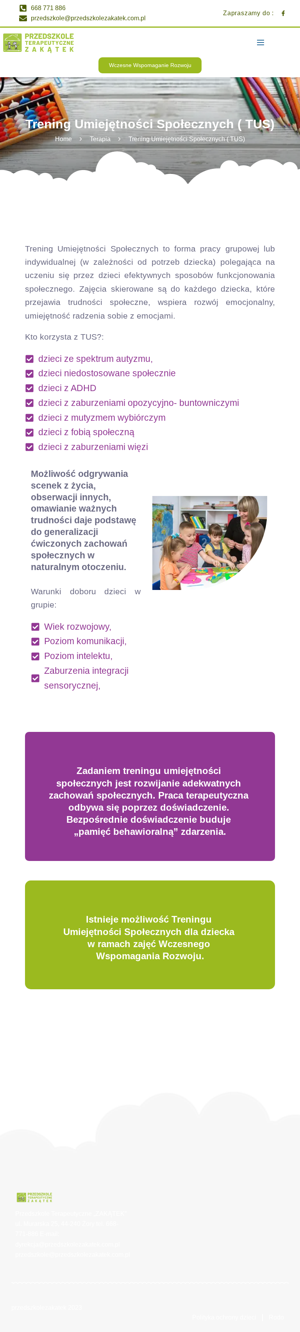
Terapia (100, 139)
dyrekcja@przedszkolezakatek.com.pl (67, 1244)
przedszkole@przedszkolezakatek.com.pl (72, 1254)
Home (63, 139)
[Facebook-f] (283, 13)
